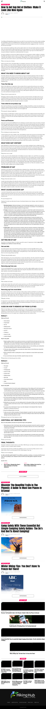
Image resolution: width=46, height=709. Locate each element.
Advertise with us (15, 702)
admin (7, 14)
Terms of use (36, 702)
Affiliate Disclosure (22, 702)
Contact (8, 702)
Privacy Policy (30, 702)
